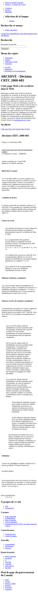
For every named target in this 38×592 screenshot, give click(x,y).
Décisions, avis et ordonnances (15, 71)
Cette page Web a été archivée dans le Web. (15, 129)
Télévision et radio (11, 62)
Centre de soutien (11, 536)
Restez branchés (10, 556)
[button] (11, 30)
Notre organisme (10, 516)
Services (8, 10)
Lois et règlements (11, 522)
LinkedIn (8, 564)
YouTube (8, 562)
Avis (6, 506)
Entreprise (8, 64)
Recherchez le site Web (8, 44)
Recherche (5, 49)
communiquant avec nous (21, 120)
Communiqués (10, 544)
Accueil (7, 67)
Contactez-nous (10, 534)
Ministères (8, 12)
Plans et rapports (10, 520)
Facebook (8, 558)
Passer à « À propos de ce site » (15, 4)
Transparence (9, 508)
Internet (7, 60)
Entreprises (8, 69)
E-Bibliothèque (10, 518)
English (11, 21)
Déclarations (9, 546)
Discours (8, 548)
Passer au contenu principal (14, 3)
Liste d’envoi (9, 566)
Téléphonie (9, 58)
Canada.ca (8, 8)
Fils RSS (8, 568)
